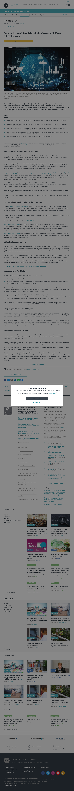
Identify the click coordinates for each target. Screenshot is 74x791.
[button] (37, 402)
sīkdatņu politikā (52, 393)
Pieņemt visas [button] (37, 398)
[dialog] (37, 395)
